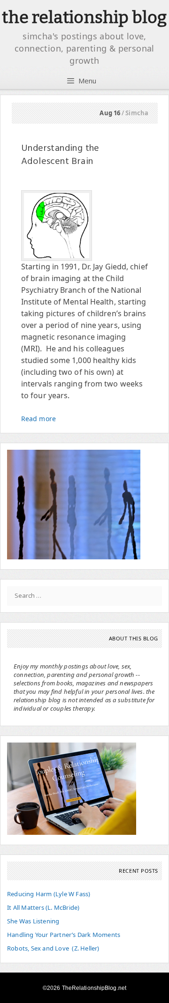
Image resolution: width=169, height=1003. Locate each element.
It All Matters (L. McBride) (43, 907)
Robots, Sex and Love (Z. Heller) (53, 948)
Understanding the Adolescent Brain (60, 155)
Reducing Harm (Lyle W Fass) (48, 894)
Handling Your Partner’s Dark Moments (63, 934)
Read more (38, 418)
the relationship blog (84, 17)
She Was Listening (33, 921)
